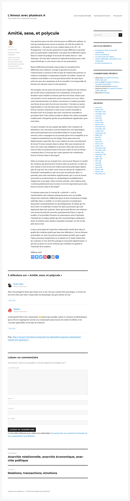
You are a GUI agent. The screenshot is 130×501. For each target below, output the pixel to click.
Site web (11, 418)
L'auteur (17, 309)
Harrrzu (98, 82)
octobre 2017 (99, 131)
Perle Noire (18, 284)
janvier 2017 (99, 146)
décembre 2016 (100, 148)
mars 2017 (98, 142)
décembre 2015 (100, 174)
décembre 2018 (100, 112)
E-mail (11, 408)
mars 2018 (98, 120)
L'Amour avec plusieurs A (26, 15)
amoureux (16, 59)
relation (16, 66)
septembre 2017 (100, 133)
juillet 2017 (98, 135)
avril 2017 (98, 139)
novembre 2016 (100, 150)
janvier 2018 (99, 124)
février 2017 (99, 144)
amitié (18, 57)
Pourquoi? (117, 16)
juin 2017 (98, 137)
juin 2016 (98, 161)
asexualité (20, 64)
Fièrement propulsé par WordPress (38, 491)
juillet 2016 (98, 159)
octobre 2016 (99, 152)
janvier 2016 (99, 171)
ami (14, 57)
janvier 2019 (99, 109)
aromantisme (12, 64)
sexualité (19, 68)
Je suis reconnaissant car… (104, 63)
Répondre (12, 300)
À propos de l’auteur (102, 16)
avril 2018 (98, 118)
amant (10, 57)
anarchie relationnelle (15, 62)
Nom (10, 398)
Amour (10, 59)
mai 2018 (98, 116)
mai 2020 (98, 107)
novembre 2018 (100, 114)
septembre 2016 (100, 154)
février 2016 (99, 169)
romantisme (12, 68)
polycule (11, 66)
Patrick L (11, 47)
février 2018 (99, 122)
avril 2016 (98, 165)
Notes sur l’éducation (102, 54)
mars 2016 (98, 167)
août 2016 (98, 156)
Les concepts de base (82, 16)
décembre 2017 (100, 127)
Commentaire (13, 368)
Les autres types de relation (104, 57)
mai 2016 (98, 163)
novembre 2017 (100, 129)
